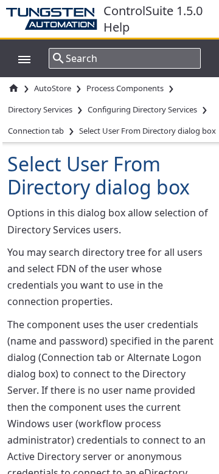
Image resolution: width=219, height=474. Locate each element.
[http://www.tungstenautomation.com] (54, 19)
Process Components (125, 88)
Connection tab (36, 130)
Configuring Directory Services (142, 109)
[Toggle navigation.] (18, 58)
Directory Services (40, 109)
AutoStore (52, 88)
